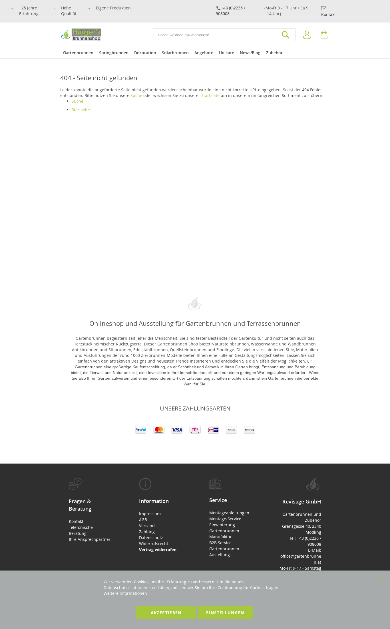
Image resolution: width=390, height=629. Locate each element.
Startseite (210, 95)
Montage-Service (225, 518)
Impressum (150, 513)
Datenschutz (151, 537)
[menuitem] (78, 52)
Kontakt (328, 14)
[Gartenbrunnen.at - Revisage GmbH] (80, 35)
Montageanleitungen (229, 512)
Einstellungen (225, 612)
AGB (143, 519)
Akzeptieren (166, 612)
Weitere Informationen (125, 593)
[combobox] (224, 34)
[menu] (195, 52)
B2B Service (220, 542)
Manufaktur (220, 536)
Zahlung (147, 531)
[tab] (89, 510)
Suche (136, 95)
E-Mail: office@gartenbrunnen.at (300, 556)
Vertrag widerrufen (157, 549)
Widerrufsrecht (153, 543)
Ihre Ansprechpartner (89, 539)
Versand (147, 525)
